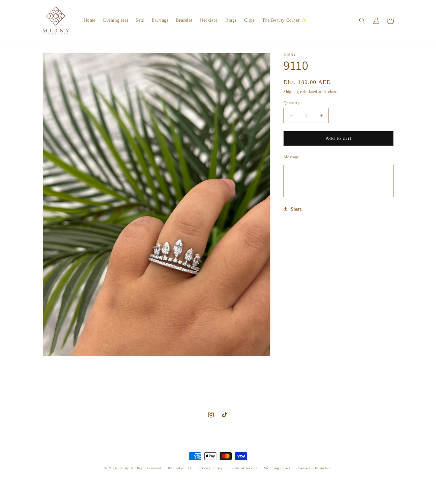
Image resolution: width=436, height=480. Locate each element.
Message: (292, 156)
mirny (124, 468)
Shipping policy (277, 468)
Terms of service (244, 468)
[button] (362, 21)
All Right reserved (146, 468)
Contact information (315, 468)
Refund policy (180, 468)
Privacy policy (211, 468)
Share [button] (296, 209)
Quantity (291, 102)
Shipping (291, 92)
